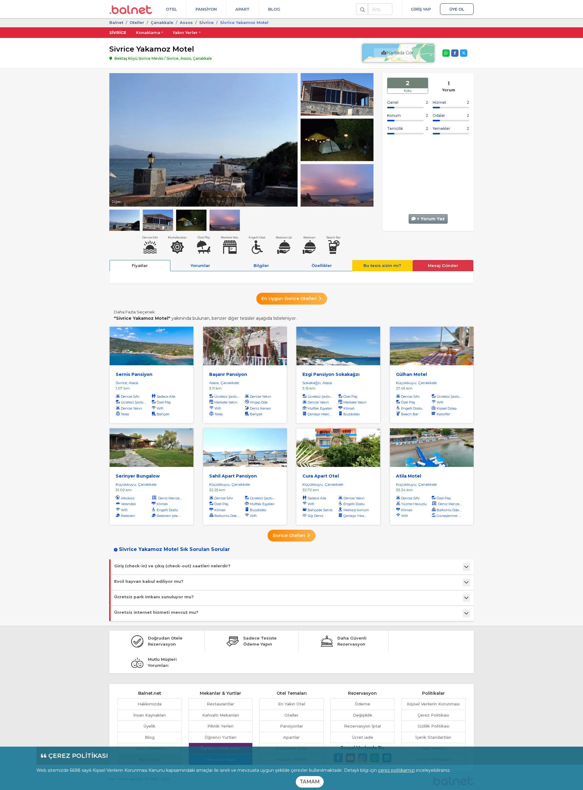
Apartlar (291, 737)
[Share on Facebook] (455, 53)
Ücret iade (362, 737)
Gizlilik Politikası (433, 726)
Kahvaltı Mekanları (220, 715)
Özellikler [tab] (322, 265)
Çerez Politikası (433, 715)
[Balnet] (130, 9)
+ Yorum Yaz (430, 218)
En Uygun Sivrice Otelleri (289, 298)
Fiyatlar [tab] (140, 265)
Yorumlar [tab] (200, 265)
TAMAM (310, 782)
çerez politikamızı (396, 770)
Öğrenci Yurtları (220, 737)
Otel (171, 9)
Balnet (116, 22)
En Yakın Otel (291, 703)
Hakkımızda (150, 703)
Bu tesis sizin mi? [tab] (382, 265)
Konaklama (148, 32)
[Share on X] (463, 53)
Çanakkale (162, 22)
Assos (186, 22)
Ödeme (362, 703)
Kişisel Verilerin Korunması (433, 703)
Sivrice (117, 32)
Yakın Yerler (185, 32)
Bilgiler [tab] (261, 265)
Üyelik (149, 726)
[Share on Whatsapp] (446, 53)
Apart (242, 9)
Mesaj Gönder (443, 265)
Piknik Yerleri (220, 726)
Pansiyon (206, 9)
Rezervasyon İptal (362, 726)
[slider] (337, 93)
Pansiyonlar (291, 726)
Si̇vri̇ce (206, 22)
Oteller (137, 22)
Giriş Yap (421, 9)
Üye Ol (456, 9)
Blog (274, 9)
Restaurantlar (220, 703)
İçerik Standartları (433, 737)
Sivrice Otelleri (289, 535)
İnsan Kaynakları (149, 715)
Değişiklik (362, 715)
